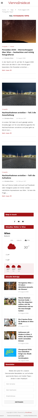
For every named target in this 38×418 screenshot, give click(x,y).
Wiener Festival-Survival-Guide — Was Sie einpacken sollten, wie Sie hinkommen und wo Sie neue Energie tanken (25, 304)
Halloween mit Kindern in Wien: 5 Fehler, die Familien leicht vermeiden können (25, 336)
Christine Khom (8, 58)
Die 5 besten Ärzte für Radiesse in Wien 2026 (25, 321)
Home (4, 10)
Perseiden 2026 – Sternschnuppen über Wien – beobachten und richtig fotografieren (18, 52)
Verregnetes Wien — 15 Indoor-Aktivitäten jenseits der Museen (25, 286)
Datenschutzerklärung (13, 415)
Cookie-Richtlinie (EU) (30, 415)
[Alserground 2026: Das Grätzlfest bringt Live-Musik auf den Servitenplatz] (10, 352)
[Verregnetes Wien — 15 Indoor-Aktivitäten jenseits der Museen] (10, 286)
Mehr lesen (6, 70)
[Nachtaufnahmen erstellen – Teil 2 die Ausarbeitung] (19, 94)
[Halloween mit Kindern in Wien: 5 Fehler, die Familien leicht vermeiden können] (10, 335)
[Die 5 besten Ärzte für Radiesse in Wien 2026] (10, 322)
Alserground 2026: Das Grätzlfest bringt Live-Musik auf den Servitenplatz (25, 354)
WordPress (28, 412)
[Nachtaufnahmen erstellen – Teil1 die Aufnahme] (19, 157)
